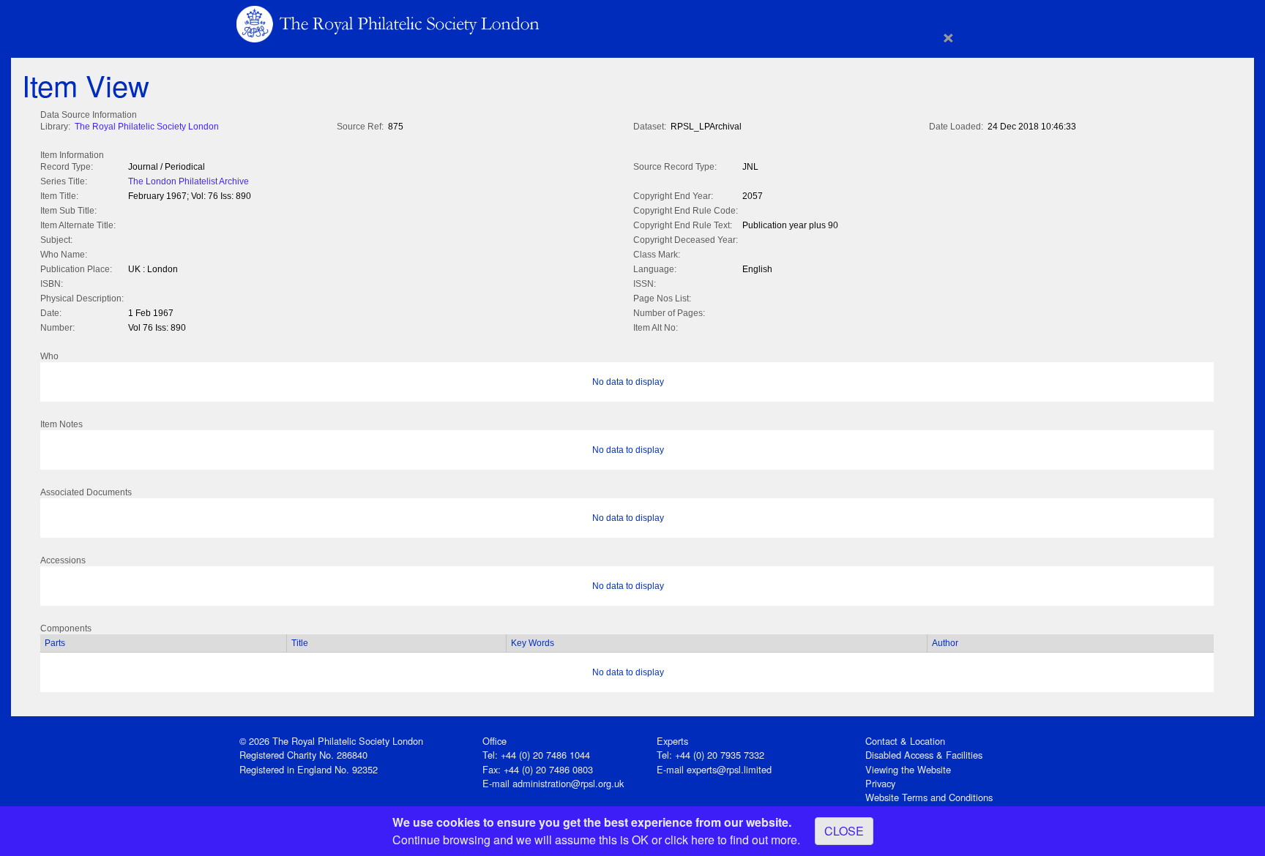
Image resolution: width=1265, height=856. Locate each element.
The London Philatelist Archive (188, 181)
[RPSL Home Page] (389, 23)
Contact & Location (905, 741)
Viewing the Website (908, 769)
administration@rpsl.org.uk (568, 783)
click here (689, 839)
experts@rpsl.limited (729, 769)
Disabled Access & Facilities (923, 755)
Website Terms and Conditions (929, 797)
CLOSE (844, 830)
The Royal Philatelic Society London (147, 126)
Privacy (880, 783)
